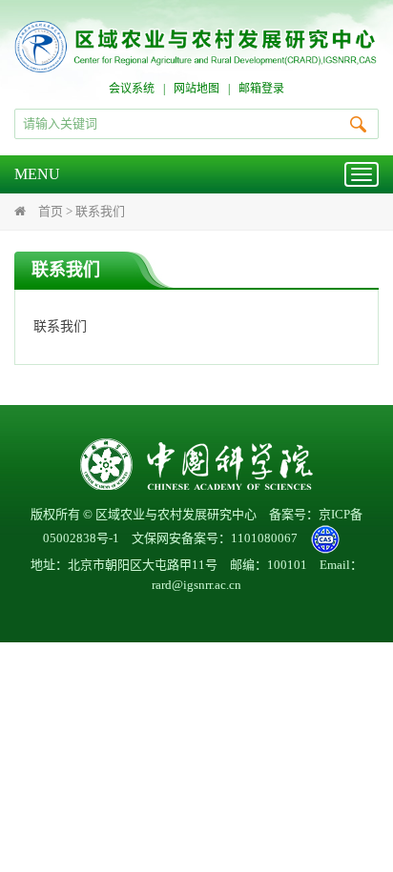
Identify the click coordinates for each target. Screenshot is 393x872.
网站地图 (196, 88)
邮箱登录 (261, 88)
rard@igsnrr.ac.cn (196, 585)
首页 (50, 211)
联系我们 (100, 211)
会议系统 (132, 88)
